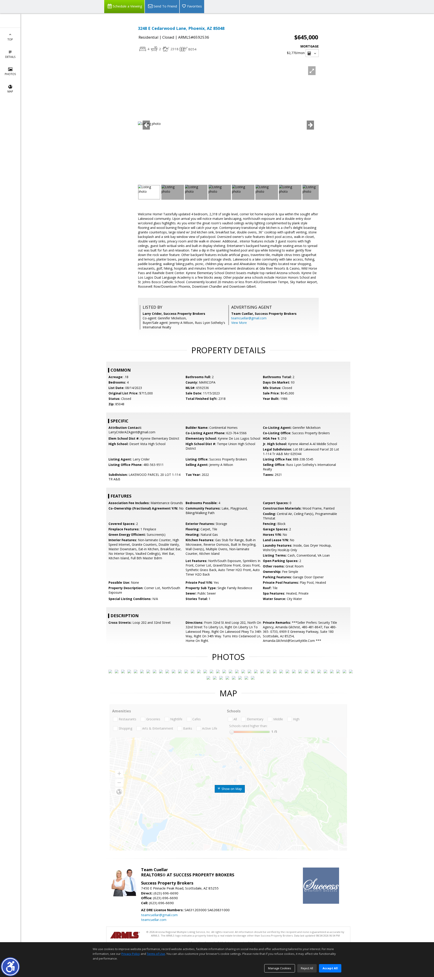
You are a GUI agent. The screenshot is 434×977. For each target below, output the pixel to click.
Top (10, 39)
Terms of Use (156, 954)
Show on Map (231, 789)
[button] (10, 966)
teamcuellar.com (153, 919)
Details (10, 57)
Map (10, 91)
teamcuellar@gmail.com (249, 318)
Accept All (330, 968)
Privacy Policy (130, 954)
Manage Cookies (279, 968)
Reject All (307, 968)
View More (239, 322)
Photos (10, 74)
